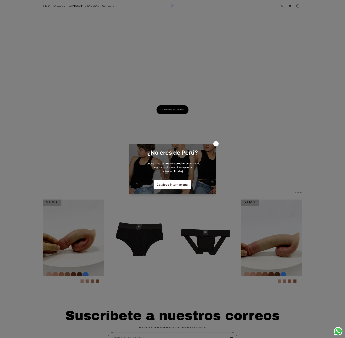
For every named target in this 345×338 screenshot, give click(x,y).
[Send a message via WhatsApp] (338, 331)
